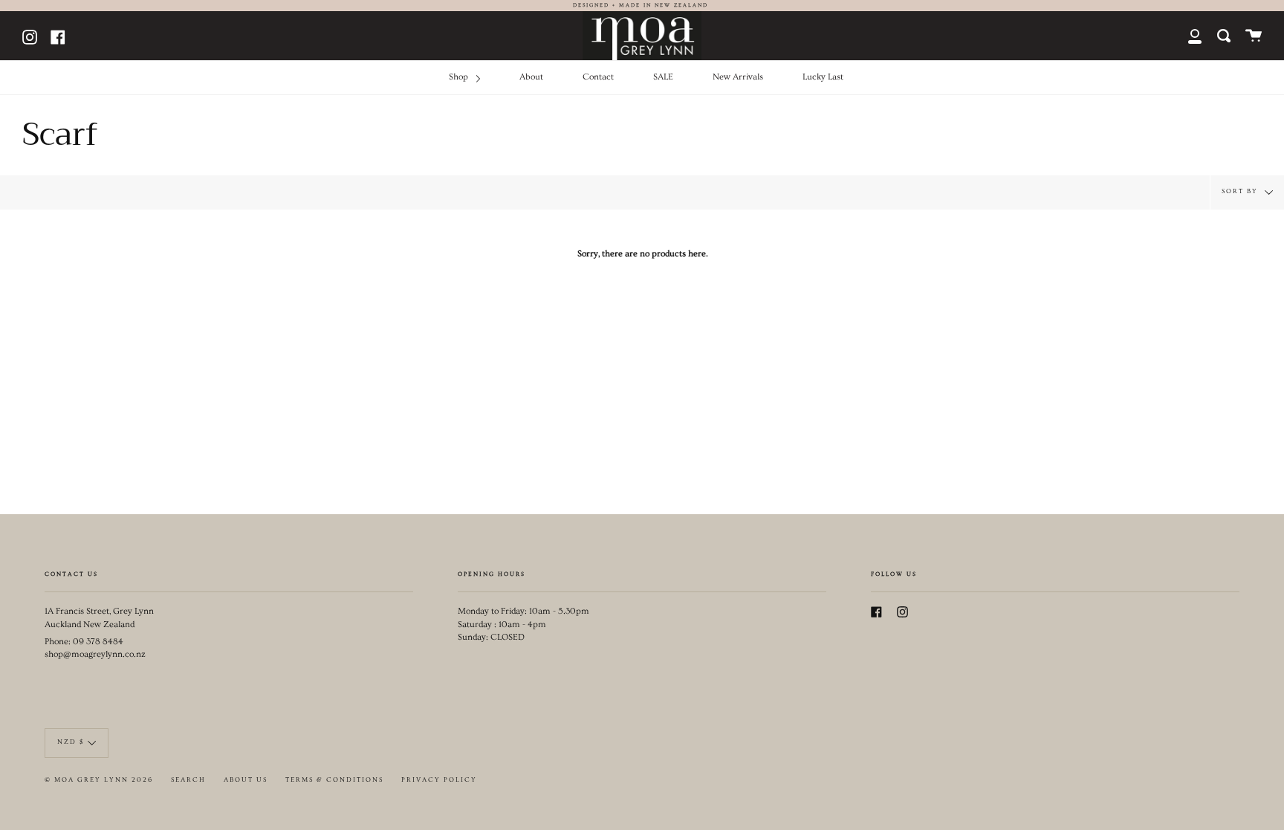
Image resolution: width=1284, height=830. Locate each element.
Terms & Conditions (334, 779)
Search (188, 779)
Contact (598, 77)
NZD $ (70, 742)
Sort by (1241, 190)
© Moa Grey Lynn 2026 (99, 779)
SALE (663, 77)
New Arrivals (738, 77)
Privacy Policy (439, 779)
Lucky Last (822, 77)
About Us (246, 779)
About (531, 77)
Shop (459, 77)
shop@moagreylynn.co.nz (95, 654)
